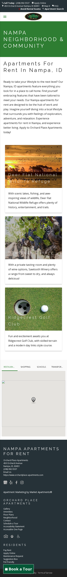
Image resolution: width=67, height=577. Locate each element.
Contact (7, 520)
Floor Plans (8, 514)
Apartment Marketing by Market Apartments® (27, 492)
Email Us (7, 472)
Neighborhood (10, 517)
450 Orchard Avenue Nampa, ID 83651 (22, 6)
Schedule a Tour (10, 523)
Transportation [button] (58, 366)
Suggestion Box (10, 559)
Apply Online (40, 3)
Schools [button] (41, 366)
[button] (33, 400)
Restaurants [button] (10, 366)
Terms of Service (45, 572)
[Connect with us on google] (6, 483)
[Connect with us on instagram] (23, 483)
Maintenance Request (13, 556)
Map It (47, 6)
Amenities (8, 511)
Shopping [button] (25, 366)
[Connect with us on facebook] (17, 483)
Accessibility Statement (13, 526)
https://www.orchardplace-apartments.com (23, 475)
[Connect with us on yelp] (11, 483)
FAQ (56, 6)
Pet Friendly (8, 562)
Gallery (6, 508)
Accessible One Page (13, 529)
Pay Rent (7, 550)
